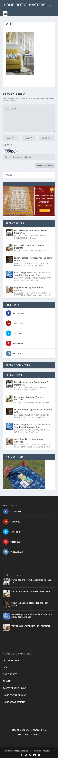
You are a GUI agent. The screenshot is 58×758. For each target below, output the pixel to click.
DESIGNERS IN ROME (32, 263)
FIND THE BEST (45, 278)
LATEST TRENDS (20, 295)
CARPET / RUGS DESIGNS (14, 688)
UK (19, 734)
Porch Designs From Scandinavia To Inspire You (31, 231)
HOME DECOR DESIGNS (14, 702)
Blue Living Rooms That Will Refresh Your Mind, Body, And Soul (32, 273)
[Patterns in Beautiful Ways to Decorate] (9, 247)
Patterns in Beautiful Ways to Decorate (29, 246)
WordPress (49, 750)
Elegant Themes (23, 750)
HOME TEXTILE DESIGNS (14, 695)
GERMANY (35, 734)
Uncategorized (44, 295)
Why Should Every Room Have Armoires (28, 288)
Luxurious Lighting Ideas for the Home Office (33, 259)
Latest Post (33, 250)
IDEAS (41, 236)
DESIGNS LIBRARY (31, 236)
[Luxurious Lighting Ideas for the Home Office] (9, 259)
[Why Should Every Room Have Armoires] (9, 289)
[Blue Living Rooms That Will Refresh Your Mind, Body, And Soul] (9, 274)
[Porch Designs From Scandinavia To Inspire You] (9, 232)
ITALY (25, 734)
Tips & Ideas (31, 238)
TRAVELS (7, 681)
